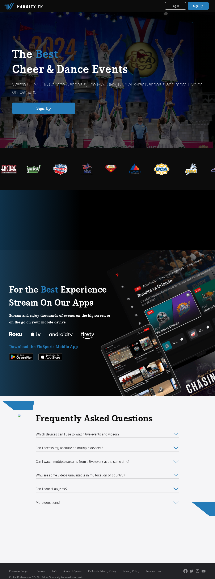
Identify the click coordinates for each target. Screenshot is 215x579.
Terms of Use (153, 571)
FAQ (54, 571)
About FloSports (72, 571)
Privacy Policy (131, 571)
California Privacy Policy (102, 571)
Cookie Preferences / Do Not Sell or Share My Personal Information (46, 577)
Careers (41, 571)
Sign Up (198, 6)
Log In (176, 6)
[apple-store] (50, 367)
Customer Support (19, 571)
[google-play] (21, 367)
